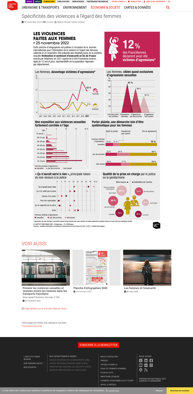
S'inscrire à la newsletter (98, 345)
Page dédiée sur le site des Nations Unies (45, 308)
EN (169, 1)
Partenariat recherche (97, 1)
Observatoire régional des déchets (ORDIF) (70, 367)
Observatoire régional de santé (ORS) (67, 370)
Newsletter (135, 1)
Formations (49, 1)
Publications (63, 1)
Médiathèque (78, 1)
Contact (49, 22)
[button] (168, 7)
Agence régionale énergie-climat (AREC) (68, 363)
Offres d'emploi (118, 1)
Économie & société (105, 7)
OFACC (29, 1)
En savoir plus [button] (112, 390)
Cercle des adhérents (155, 1)
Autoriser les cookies (179, 391)
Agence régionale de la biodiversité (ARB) (69, 360)
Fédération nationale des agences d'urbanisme (152, 380)
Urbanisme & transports (40, 7)
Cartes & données (137, 7)
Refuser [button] (159, 391)
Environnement (75, 7)
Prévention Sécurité (32, 326)
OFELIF (38, 1)
